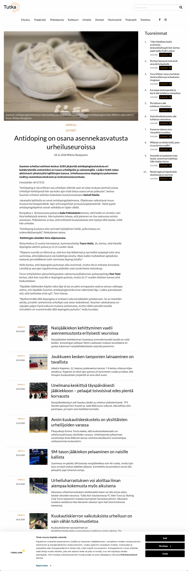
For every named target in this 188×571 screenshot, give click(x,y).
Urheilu (86, 19)
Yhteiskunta (57, 19)
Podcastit (131, 19)
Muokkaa (163, 546)
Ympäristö (40, 19)
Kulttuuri (73, 19)
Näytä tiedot (42, 565)
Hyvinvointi (115, 19)
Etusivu (25, 19)
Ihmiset (99, 19)
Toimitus (145, 19)
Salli (165, 538)
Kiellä (165, 554)
